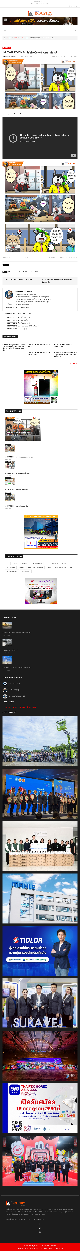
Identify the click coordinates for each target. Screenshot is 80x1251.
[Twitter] (40, 1228)
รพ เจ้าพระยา (25, 571)
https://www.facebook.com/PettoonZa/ (17, 307)
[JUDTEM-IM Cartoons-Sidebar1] (41, 387)
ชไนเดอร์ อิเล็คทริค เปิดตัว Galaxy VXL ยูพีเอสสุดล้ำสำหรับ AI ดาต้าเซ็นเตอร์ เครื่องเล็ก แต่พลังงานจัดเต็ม (13, 347)
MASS (16, 38)
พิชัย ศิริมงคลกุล (14, 690)
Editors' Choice (37, 564)
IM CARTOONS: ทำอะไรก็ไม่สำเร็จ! (18, 323)
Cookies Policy (58, 1248)
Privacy (50, 1248)
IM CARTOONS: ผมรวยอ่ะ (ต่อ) (17, 329)
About (33, 3)
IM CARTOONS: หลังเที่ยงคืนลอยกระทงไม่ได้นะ (39, 353)
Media (76, 56)
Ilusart (64, 564)
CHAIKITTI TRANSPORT (20, 564)
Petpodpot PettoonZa (10, 56)
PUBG (49, 567)
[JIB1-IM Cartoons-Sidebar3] (41, 591)
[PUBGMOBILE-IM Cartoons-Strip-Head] (40, 21)
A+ (7, 564)
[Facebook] (39, 1224)
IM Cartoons (23, 38)
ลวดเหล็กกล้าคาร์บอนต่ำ (10, 650)
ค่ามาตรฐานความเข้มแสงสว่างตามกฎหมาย (16, 667)
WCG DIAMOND (12, 571)
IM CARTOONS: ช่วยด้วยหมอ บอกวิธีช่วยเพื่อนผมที (23, 326)
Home (9, 38)
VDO (36, 272)
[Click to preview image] (40, 84)
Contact (45, 3)
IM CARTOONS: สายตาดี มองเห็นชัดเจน (39, 345)
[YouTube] (40, 1232)
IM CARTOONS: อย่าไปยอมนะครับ (16, 506)
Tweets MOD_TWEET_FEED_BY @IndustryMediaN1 (19, 707)
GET (47, 564)
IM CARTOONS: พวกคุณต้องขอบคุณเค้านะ (63, 345)
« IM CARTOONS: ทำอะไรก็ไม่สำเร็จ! (18, 280)
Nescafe (21, 567)
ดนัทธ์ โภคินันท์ (14, 683)
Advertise (39, 3)
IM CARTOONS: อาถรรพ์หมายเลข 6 (18, 317)
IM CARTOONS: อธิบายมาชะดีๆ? (17, 320)
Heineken (55, 564)
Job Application (34, 1248)
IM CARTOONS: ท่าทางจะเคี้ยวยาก (16, 489)
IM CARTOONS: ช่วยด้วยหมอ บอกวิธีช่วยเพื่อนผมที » (57, 281)
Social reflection (60, 567)
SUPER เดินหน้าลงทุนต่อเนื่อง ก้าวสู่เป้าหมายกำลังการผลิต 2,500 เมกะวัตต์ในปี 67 (65, 354)
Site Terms (43, 1248)
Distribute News (23, 1248)
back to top (74, 364)
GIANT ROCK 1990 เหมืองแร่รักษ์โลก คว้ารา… (17, 632)
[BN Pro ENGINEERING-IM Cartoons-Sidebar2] (41, 532)
